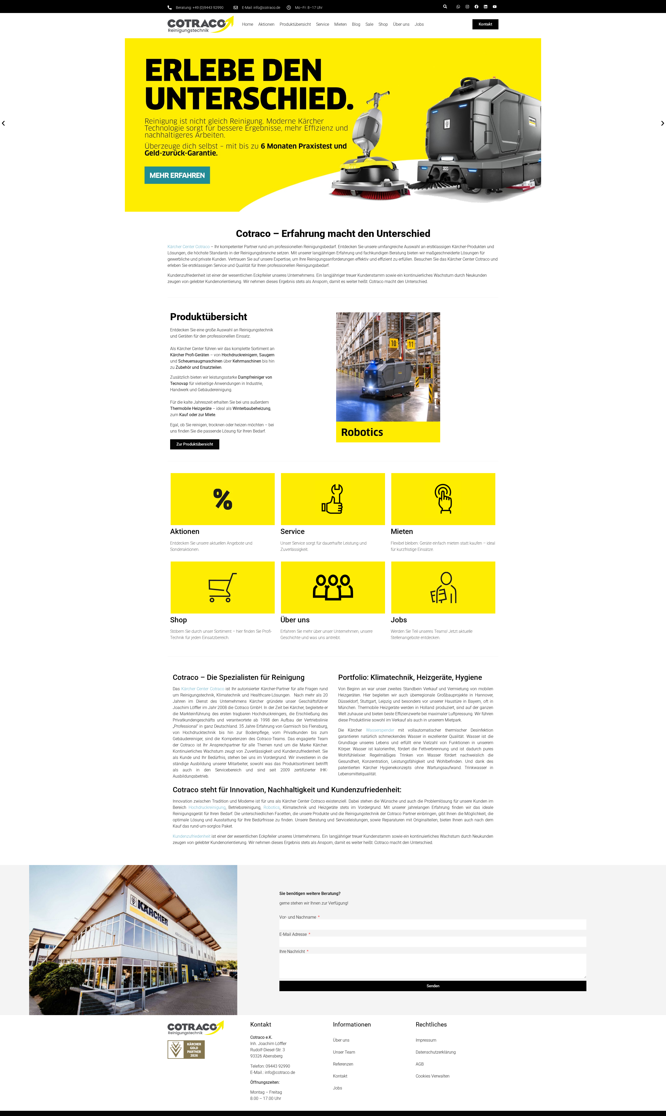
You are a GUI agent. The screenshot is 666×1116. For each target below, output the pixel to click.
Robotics (272, 807)
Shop (383, 24)
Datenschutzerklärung (436, 1052)
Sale (369, 24)
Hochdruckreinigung (207, 807)
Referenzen (343, 1064)
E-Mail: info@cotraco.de (261, 7)
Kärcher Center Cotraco (189, 246)
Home (247, 24)
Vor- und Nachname (298, 917)
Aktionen (266, 24)
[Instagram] (467, 6)
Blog (356, 24)
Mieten (340, 24)
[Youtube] (494, 6)
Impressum (426, 1040)
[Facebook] (476, 6)
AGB (420, 1064)
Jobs (419, 24)
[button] (445, 6)
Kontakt (340, 1076)
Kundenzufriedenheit (191, 836)
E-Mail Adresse (293, 934)
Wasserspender (382, 730)
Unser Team (344, 1052)
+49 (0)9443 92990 (208, 7)
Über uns (401, 24)
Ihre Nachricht (292, 952)
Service (322, 24)
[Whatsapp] (458, 6)
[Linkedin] (485, 6)
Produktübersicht (295, 24)
